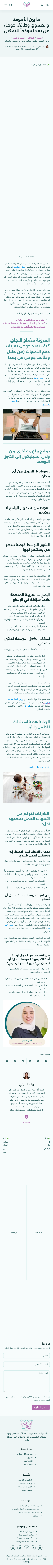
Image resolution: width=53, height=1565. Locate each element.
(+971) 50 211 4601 (25, 1538)
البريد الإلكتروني (41, 1364)
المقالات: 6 (26, 1122)
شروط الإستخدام (27, 1531)
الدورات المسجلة (25, 1486)
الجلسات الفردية (25, 1480)
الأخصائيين (28, 1461)
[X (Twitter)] (30, 1061)
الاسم (45, 1355)
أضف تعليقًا (43, 1373)
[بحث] (10, 5)
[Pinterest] (15, 1061)
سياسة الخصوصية (26, 1535)
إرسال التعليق (40, 1407)
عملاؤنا (36, 1516)
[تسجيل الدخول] (47, 5)
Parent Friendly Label (29, 1512)
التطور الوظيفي (30, 49)
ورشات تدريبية (26, 1483)
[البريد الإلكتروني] (7, 1061)
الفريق (30, 1457)
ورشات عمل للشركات (29, 1505)
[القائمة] (6, 5)
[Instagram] (19, 1547)
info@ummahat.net (25, 1541)
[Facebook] (38, 1061)
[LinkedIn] (22, 1061)
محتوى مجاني (26, 1490)
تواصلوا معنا (28, 1464)
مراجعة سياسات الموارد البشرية (25, 1509)
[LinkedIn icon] (26, 1117)
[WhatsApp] (46, 1061)
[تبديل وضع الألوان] (42, 5)
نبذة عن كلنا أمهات (25, 1454)
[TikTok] (33, 1547)
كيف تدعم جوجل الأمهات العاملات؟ (30, 320)
